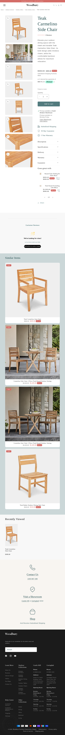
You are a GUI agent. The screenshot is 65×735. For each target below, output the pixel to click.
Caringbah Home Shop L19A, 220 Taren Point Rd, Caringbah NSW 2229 (51, 681)
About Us (7, 670)
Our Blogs (8, 681)
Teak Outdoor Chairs (30, 9)
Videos (7, 678)
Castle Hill (25, 601)
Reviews (7, 673)
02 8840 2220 (50, 672)
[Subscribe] (34, 649)
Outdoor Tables (19, 9)
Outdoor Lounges (20, 689)
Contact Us (32, 574)
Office (20, 712)
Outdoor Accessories (22, 693)
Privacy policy (53, 729)
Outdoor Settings (20, 675)
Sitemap (7, 716)
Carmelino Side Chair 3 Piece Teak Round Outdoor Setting (32, 381)
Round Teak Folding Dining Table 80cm (53, 174)
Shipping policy (39, 731)
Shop (32, 618)
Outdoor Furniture (10, 9)
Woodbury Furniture (18, 729)
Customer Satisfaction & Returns (9, 709)
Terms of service (28, 731)
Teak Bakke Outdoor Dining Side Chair (32, 505)
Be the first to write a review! (32, 246)
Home (2, 9)
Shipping (7, 713)
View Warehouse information (45, 120)
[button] (4, 5)
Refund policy (43, 729)
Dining (20, 709)
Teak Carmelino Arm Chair (32, 319)
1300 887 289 (32, 579)
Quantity (40, 92)
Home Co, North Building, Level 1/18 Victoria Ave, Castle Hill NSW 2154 (38, 681)
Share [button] (42, 203)
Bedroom (21, 715)
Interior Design (9, 675)
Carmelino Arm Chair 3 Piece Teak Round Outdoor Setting (32, 443)
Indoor (20, 707)
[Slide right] (53, 197)
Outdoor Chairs (22, 686)
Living (20, 718)
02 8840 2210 (37, 672)
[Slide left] (44, 197)
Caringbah (35, 601)
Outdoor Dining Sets (22, 679)
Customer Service (8, 704)
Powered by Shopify (30, 729)
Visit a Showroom (32, 596)
